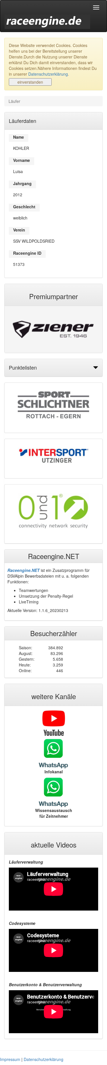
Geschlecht (24, 206)
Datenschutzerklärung (48, 74)
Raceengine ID (27, 253)
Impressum (10, 1059)
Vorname (21, 160)
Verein (19, 230)
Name (18, 137)
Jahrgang (22, 183)
